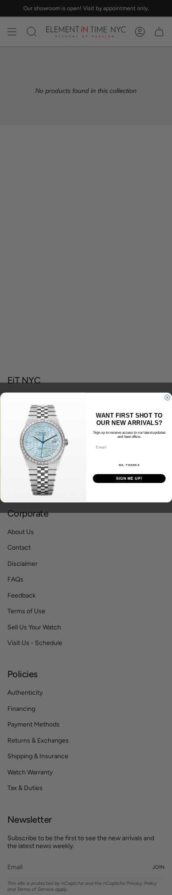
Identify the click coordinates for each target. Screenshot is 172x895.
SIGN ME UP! (129, 478)
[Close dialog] (167, 398)
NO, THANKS (128, 465)
